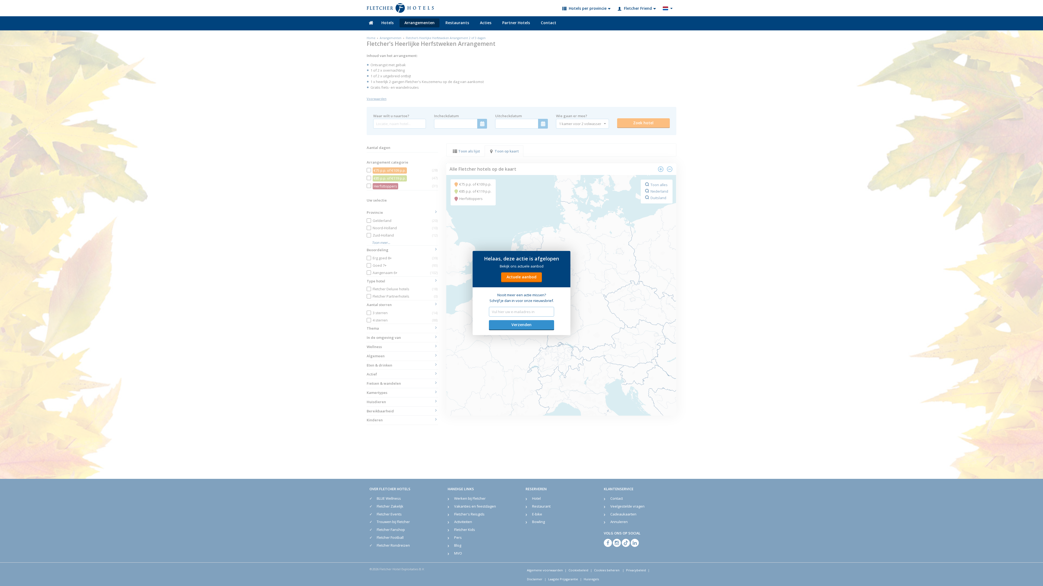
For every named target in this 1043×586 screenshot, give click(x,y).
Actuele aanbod (521, 276)
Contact (548, 22)
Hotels (387, 22)
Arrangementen (419, 22)
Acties (485, 22)
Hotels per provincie (588, 8)
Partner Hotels (516, 22)
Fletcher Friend (638, 8)
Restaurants (457, 22)
